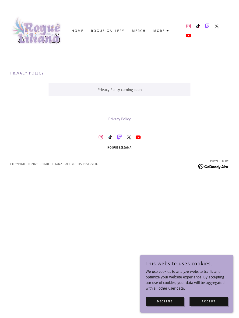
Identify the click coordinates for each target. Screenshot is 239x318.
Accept (209, 301)
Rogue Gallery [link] (107, 31)
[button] (161, 31)
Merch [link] (139, 31)
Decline (165, 301)
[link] (37, 30)
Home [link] (78, 31)
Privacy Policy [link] (119, 119)
